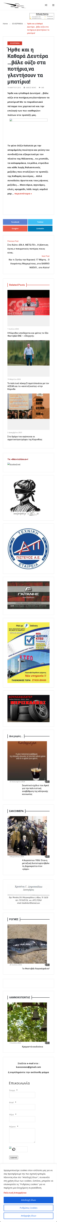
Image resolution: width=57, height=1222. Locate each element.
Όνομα (12, 1090)
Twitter (40, 222)
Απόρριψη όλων (28, 1215)
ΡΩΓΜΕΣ (13, 919)
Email (11, 1102)
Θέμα (11, 1114)
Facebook (15, 222)
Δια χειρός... (16, 736)
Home (5, 24)
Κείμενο (12, 1126)
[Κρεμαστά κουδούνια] (27, 1022)
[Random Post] (46, 5)
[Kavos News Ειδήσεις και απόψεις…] (14, 5)
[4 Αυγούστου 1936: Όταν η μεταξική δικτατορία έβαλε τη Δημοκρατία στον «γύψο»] (27, 835)
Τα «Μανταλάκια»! (17, 459)
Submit (13, 1157)
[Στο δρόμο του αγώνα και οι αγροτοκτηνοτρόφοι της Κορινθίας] (28, 406)
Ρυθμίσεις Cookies (28, 1207)
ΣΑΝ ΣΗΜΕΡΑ (16, 811)
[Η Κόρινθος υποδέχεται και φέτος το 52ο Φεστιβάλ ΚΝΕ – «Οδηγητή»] (28, 302)
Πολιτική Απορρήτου (15, 1192)
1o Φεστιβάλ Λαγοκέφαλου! (36, 968)
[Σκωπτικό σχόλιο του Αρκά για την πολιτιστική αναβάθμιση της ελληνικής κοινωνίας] (27, 760)
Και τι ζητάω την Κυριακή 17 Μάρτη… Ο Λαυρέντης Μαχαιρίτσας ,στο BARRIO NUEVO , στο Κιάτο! (29, 262)
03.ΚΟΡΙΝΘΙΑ (17, 24)
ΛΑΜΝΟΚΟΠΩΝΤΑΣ (19, 997)
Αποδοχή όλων (28, 1200)
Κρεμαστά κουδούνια (32, 1047)
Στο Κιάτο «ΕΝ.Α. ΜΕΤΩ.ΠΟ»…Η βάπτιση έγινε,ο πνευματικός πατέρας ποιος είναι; (27, 247)
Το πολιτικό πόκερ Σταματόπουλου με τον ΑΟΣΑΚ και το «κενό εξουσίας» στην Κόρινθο (28, 386)
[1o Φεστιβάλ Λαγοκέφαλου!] (27, 944)
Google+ (15, 228)
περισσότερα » (23, 193)
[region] (28, 1193)
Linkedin (40, 228)
